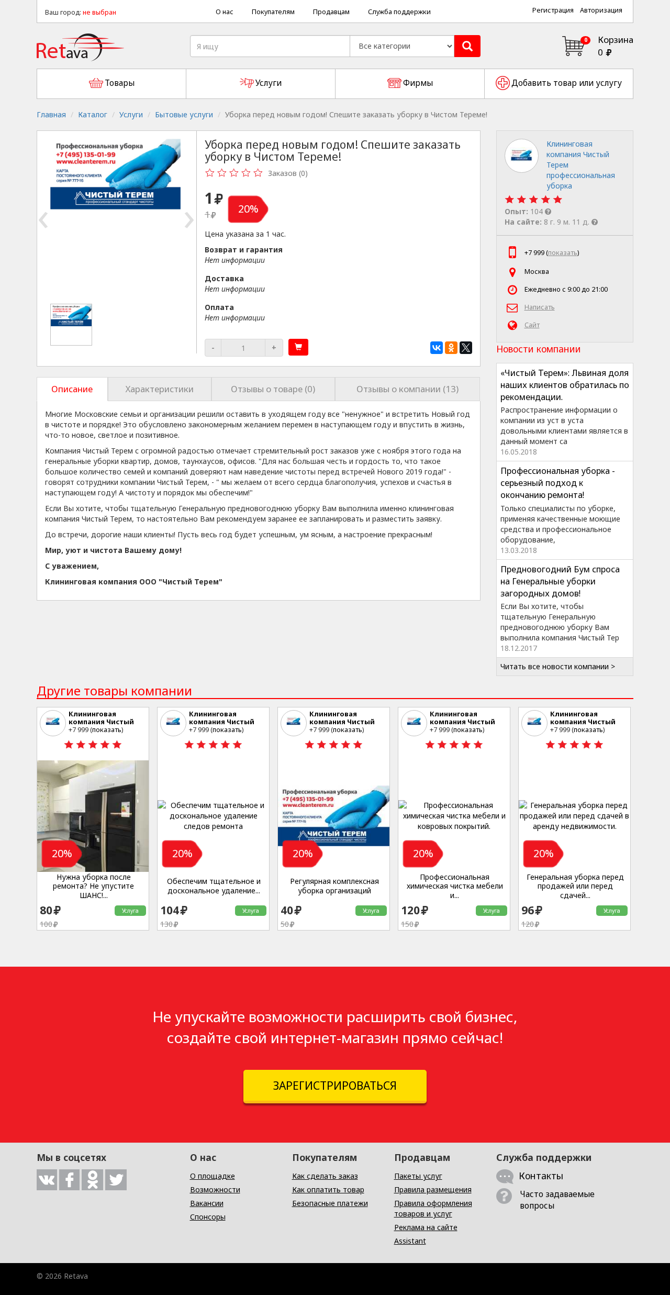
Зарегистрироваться (335, 1085)
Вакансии (207, 1203)
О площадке (212, 1176)
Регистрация (553, 10)
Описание (72, 389)
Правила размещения (433, 1189)
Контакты (541, 1175)
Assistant (410, 1241)
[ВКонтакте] (436, 347)
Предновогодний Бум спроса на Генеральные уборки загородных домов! (560, 581)
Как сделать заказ (325, 1176)
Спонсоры (208, 1217)
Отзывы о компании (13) (407, 389)
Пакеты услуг (418, 1176)
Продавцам (331, 11)
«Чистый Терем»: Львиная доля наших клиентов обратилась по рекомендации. (564, 385)
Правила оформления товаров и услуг (433, 1208)
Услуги (131, 114)
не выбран (99, 12)
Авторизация (601, 10)
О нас (224, 11)
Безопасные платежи (330, 1203)
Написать (539, 307)
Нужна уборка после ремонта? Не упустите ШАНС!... (93, 886)
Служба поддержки (399, 11)
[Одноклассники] (451, 347)
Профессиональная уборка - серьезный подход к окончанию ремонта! (557, 483)
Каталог (92, 114)
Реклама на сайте (425, 1227)
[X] (466, 347)
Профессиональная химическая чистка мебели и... (455, 886)
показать (562, 252)
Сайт (532, 324)
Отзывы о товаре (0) (273, 389)
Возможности (215, 1189)
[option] (72, 325)
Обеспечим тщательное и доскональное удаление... (214, 886)
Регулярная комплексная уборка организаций (334, 886)
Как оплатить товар (328, 1189)
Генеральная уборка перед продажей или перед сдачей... (575, 886)
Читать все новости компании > (557, 666)
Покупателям (273, 11)
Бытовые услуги (184, 114)
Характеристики (160, 389)
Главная (51, 114)
